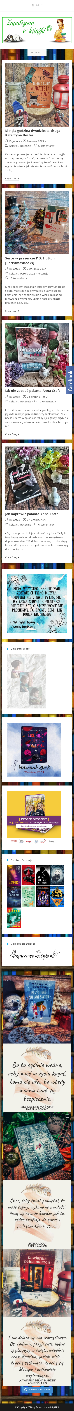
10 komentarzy (47, 401)
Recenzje (25, 145)
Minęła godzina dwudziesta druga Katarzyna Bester (32, 132)
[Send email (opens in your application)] (41, 5)
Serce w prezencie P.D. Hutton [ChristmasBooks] (30, 260)
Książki (13, 145)
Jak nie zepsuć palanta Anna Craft (32, 390)
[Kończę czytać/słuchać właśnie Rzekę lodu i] (37, 1214)
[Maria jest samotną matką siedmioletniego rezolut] (37, 1009)
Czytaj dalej (12, 178)
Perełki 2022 (27, 273)
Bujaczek (14, 141)
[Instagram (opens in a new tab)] (37, 5)
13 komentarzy (18, 278)
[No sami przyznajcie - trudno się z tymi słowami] (37, 1078)
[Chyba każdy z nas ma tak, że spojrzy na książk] (37, 1146)
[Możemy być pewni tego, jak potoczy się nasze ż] (37, 1283)
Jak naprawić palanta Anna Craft (31, 514)
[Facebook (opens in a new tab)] (33, 5)
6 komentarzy (46, 145)
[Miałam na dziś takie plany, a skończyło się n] (37, 1351)
